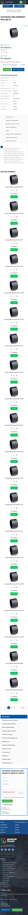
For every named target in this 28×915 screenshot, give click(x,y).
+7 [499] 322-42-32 (6, 890)
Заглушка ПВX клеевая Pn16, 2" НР (14, 557)
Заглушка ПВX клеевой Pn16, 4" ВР (14, 239)
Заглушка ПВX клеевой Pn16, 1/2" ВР (14, 372)
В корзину (6, 69)
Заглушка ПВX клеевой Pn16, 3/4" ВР (14, 398)
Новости (17, 827)
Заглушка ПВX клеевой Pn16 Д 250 (14, 663)
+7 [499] (8, 2)
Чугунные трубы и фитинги (9, 730)
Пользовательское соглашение (7, 852)
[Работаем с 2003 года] (2, 2)
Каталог (7, 6)
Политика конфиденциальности (7, 854)
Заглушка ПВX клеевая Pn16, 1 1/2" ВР (14, 319)
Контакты (17, 832)
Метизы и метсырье (7, 734)
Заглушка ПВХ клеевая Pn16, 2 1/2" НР (14, 584)
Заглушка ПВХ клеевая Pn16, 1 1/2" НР (14, 637)
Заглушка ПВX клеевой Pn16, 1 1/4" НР (14, 610)
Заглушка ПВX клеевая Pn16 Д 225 (14, 689)
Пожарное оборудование (8, 745)
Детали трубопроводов (8, 727)
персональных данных (20, 797)
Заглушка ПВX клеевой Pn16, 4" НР (14, 504)
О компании (19, 6)
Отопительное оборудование (9, 738)
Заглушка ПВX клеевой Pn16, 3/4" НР (14, 451)
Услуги (17, 824)
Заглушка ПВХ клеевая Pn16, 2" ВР (14, 266)
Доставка (23, 64)
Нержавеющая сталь (7, 762)
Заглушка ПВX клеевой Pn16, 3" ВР (14, 187)
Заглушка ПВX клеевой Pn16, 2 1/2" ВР (14, 292)
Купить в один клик (18, 69)
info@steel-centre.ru (16, 11)
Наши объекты (4, 827)
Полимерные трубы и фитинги (10, 720)
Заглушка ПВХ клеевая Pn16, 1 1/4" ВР (14, 213)
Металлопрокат (6, 752)
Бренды (4, 860)
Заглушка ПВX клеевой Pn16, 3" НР (14, 478)
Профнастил (5, 755)
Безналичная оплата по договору (10, 64)
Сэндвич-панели (6, 759)
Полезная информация (21, 822)
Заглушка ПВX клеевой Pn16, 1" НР (14, 531)
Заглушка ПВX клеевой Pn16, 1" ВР (14, 345)
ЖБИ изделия (5, 741)
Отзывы (17, 829)
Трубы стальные (6, 748)
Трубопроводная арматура (9, 723)
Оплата (2, 829)
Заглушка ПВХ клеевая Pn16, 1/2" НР (14, 425)
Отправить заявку (21, 2)
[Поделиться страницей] (2, 22)
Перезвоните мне (5, 909)
